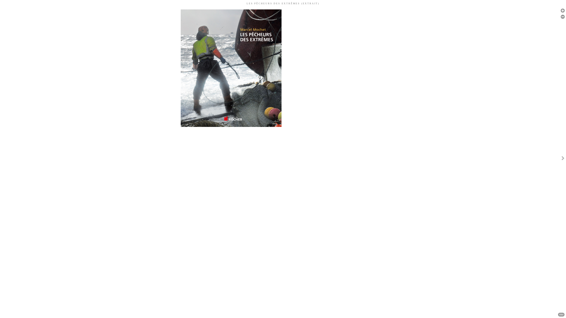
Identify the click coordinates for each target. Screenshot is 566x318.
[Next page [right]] (563, 159)
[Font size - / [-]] (562, 17)
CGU (561, 314)
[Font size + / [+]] (562, 10)
